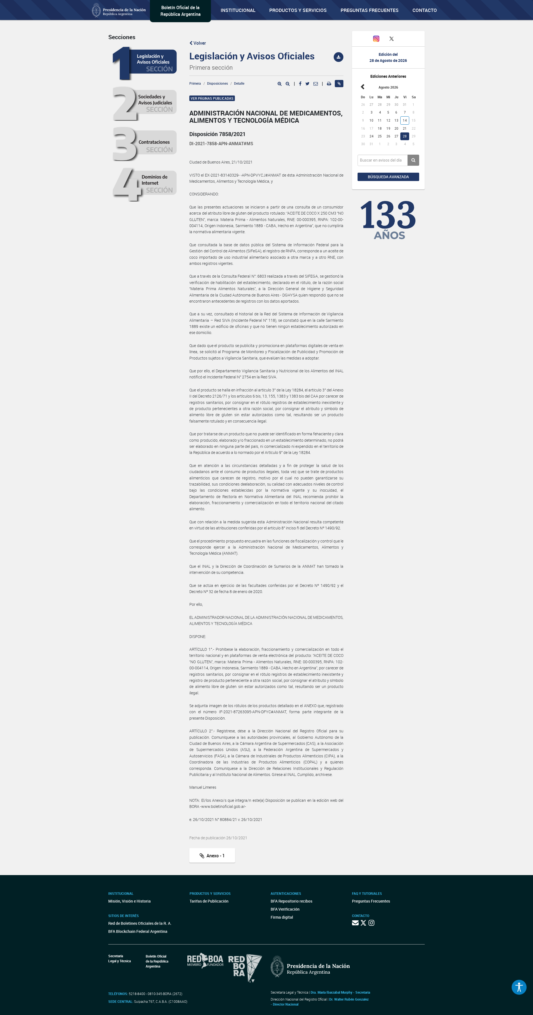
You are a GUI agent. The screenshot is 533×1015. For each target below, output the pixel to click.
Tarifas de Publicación (209, 901)
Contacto (425, 10)
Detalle (239, 83)
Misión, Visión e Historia (129, 901)
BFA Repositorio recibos (291, 901)
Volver (199, 43)
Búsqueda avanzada (388, 176)
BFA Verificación (285, 909)
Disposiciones (217, 83)
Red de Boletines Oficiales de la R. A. (140, 923)
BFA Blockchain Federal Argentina (137, 931)
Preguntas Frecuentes (370, 10)
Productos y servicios (298, 10)
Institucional (238, 10)
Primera (195, 83)
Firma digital (282, 917)
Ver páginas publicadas (212, 98)
